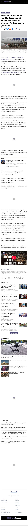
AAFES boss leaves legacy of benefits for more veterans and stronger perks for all (8, 286)
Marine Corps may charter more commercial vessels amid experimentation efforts (13, 442)
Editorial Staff (4, 514)
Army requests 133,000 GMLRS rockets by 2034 (17, 360)
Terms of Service (4, 502)
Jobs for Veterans (18, 512)
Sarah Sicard (17, 166)
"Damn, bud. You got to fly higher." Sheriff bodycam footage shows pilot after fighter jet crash (18, 367)
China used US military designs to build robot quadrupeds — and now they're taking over (13, 356)
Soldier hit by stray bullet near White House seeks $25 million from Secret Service (9, 325)
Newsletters (17, 502)
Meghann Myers (6, 25)
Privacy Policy (4, 500)
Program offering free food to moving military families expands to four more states (9, 315)
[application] (14, 347)
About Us (16, 509)
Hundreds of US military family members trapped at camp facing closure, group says (13, 428)
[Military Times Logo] (8, 1)
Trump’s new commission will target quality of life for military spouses (9, 295)
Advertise (3, 509)
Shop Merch (17, 505)
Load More (14, 333)
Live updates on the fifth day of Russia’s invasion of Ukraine (15, 161)
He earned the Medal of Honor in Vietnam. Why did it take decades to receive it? (13, 423)
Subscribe (17, 500)
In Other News (5, 282)
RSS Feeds (17, 503)
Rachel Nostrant (10, 166)
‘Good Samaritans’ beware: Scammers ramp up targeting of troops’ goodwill (8, 305)
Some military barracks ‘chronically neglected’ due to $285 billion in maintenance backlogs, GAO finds (13, 432)
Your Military (5, 12)
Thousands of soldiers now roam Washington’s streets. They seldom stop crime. (14, 437)
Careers (16, 511)
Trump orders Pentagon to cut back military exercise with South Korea (16, 373)
